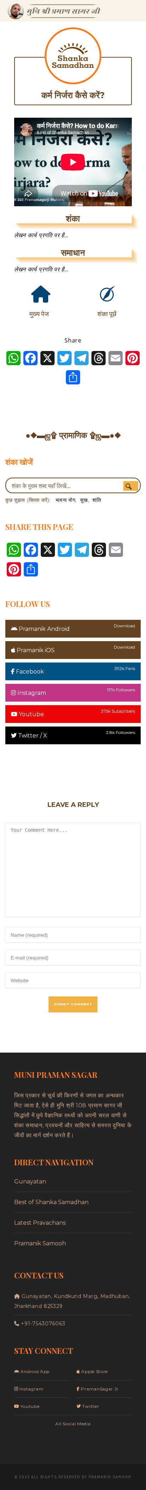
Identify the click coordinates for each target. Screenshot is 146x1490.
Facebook (29, 671)
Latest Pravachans (40, 1222)
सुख (84, 500)
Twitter (90, 1406)
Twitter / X (32, 735)
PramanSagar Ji (99, 1388)
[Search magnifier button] (130, 486)
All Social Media (72, 1423)
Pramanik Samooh (40, 1243)
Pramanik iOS (35, 650)
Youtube (30, 714)
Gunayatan (30, 1181)
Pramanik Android (43, 629)
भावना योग (65, 500)
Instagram (31, 693)
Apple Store (94, 1371)
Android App (34, 1371)
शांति (96, 500)
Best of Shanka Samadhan (51, 1202)
